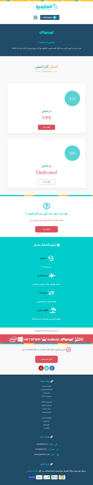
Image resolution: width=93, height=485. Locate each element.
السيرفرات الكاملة (46, 402)
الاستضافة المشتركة (46, 389)
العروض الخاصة (46, 412)
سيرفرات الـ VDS (46, 396)
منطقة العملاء (47, 17)
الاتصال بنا (46, 428)
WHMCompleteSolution (50, 331)
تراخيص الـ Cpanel (47, 405)
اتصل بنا (46, 229)
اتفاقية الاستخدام (46, 418)
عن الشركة (46, 421)
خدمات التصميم (46, 409)
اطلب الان (46, 127)
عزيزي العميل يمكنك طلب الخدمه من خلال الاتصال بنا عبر (44, 354)
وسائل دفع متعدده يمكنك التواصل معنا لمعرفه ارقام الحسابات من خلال (56, 471)
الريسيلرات (46, 393)
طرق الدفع (46, 424)
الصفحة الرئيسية (46, 386)
